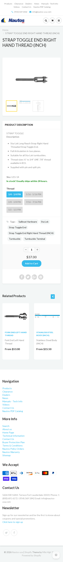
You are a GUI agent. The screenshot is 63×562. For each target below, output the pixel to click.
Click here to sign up (12, 522)
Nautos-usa (17, 552)
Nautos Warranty (11, 452)
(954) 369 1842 (20, 12)
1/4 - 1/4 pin (14, 194)
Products (8, 3)
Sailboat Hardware (28, 221)
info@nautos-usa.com (41, 12)
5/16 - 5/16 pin (33, 194)
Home (5, 30)
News (36, 3)
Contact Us (26, 7)
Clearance (18, 3)
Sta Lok (44, 221)
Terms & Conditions (12, 445)
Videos (17, 7)
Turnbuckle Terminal (34, 238)
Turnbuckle (14, 238)
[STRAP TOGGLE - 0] (31, 79)
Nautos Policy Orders (13, 448)
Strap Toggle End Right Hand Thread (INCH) (31, 233)
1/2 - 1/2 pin (14, 209)
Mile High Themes (50, 552)
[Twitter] (6, 532)
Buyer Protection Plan (13, 442)
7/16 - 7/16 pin (33, 202)
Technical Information (13, 435)
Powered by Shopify (31, 555)
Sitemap (6, 455)
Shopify (28, 552)
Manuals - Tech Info (49, 3)
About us (7, 429)
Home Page (8, 432)
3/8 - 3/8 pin (14, 202)
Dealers (28, 3)
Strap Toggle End (17, 227)
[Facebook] (14, 532)
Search (5, 426)
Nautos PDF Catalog (41, 7)
